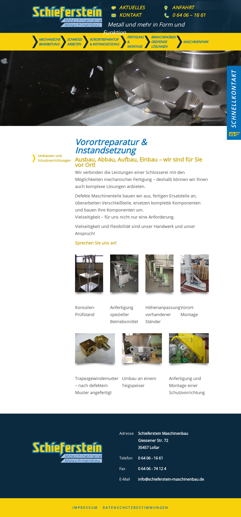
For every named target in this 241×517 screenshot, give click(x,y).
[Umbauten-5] (124, 273)
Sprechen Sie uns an (95, 243)
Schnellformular (234, 103)
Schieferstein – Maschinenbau (67, 16)
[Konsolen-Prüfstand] (89, 273)
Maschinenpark (195, 41)
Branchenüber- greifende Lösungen (163, 41)
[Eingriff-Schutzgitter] (189, 348)
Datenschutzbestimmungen (136, 507)
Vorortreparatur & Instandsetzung (104, 41)
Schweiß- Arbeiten (74, 41)
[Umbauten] (142, 348)
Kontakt (130, 15)
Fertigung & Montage (135, 41)
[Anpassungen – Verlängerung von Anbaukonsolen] (159, 273)
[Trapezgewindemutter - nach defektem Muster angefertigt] (95, 348)
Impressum (85, 507)
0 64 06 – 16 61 (189, 15)
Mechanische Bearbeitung (49, 41)
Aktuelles (132, 7)
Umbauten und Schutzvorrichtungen (54, 158)
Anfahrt (183, 7)
